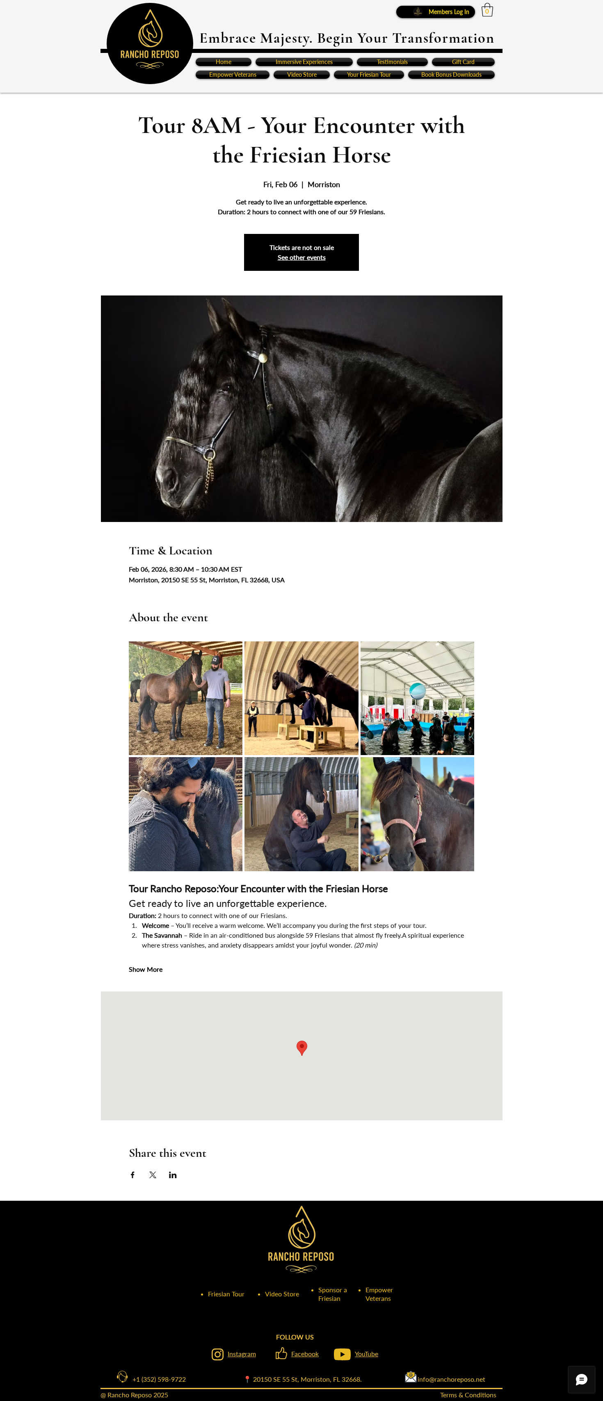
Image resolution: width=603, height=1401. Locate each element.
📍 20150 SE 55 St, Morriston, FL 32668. (302, 1379)
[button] (487, 9)
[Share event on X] (153, 1175)
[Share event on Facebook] (133, 1175)
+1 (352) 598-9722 (152, 1379)
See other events (302, 257)
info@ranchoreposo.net (423, 1379)
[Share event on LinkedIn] (173, 1175)
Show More (145, 969)
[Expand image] (186, 698)
